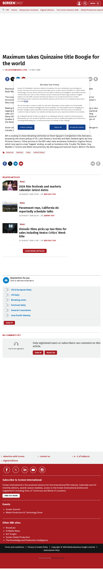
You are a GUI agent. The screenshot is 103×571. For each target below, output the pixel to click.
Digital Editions (10, 460)
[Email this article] (21, 163)
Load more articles (35, 251)
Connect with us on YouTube (33, 470)
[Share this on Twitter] (12, 79)
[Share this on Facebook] (7, 79)
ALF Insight (11, 534)
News (22, 182)
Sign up (9, 323)
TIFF (7, 10)
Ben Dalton (50, 194)
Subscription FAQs (52, 550)
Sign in (63, 74)
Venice (14, 10)
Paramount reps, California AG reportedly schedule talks (39, 209)
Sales (28, 152)
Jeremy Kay (49, 215)
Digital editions (47, 10)
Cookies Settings (26, 127)
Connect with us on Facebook (7, 470)
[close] (97, 74)
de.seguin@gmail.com (16, 70)
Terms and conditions (14, 547)
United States (39, 152)
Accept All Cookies (77, 127)
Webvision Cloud (58, 558)
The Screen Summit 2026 (67, 10)
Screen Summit (13, 509)
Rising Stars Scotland (28, 10)
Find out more (11, 496)
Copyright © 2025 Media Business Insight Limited (73, 547)
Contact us (45, 456)
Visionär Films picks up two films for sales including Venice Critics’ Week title (43, 232)
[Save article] (95, 79)
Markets (19, 152)
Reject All (58, 127)
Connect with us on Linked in (25, 470)
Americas (9, 152)
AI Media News (13, 530)
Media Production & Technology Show (24, 512)
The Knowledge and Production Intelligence (27, 540)
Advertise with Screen (13, 456)
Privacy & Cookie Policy (38, 547)
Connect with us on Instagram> (42, 470)
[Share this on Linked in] (15, 163)
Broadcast (11, 527)
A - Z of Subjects (82, 456)
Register (51, 352)
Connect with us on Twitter (15, 469)
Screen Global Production (18, 537)
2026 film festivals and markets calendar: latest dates (40, 188)
